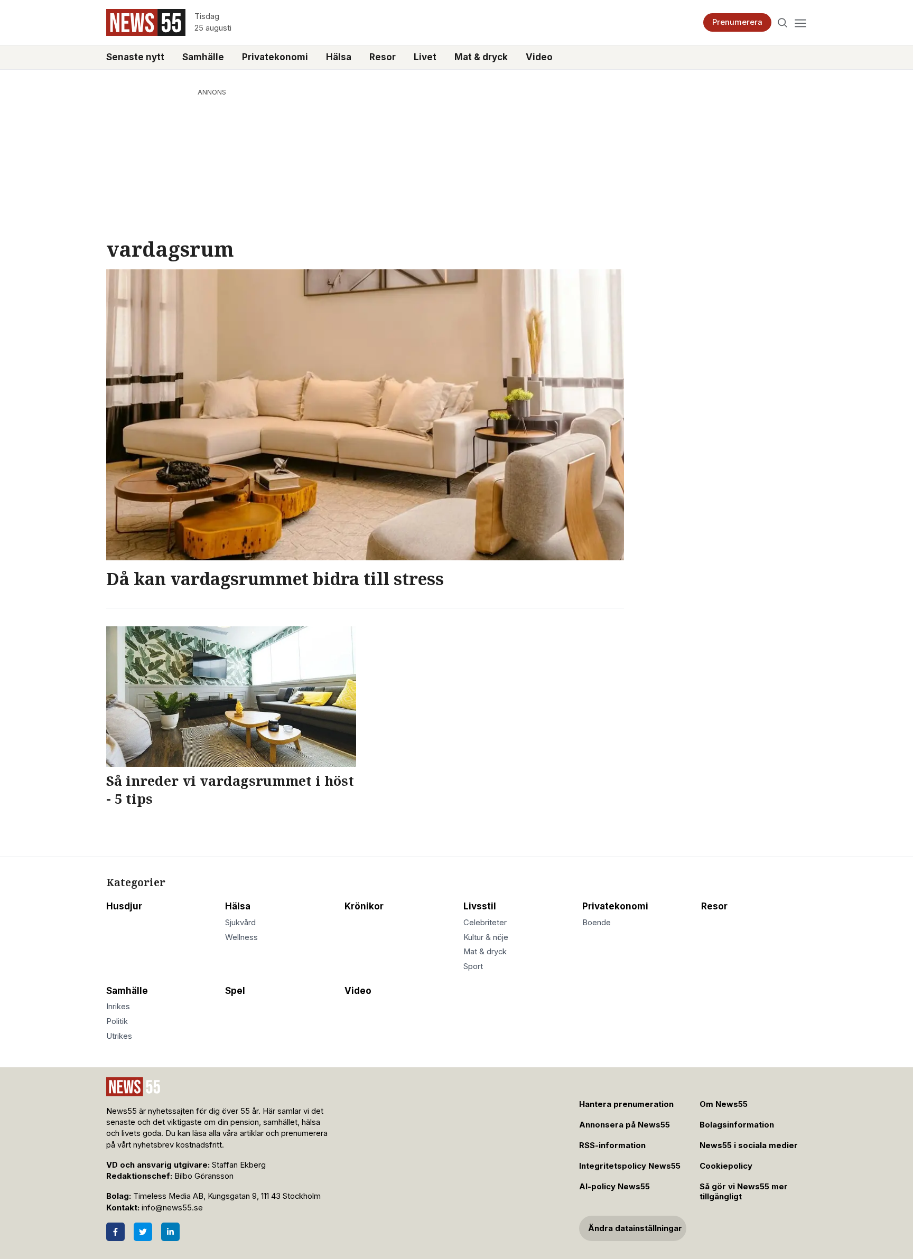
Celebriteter (485, 922)
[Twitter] (143, 1232)
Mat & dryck (481, 57)
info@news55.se (172, 1208)
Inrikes (118, 1006)
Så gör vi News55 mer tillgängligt (744, 1191)
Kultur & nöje (485, 937)
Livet (425, 57)
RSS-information (612, 1145)
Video (539, 57)
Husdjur (124, 906)
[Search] (782, 22)
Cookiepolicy (726, 1166)
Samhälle (203, 57)
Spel (235, 990)
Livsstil (479, 906)
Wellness (241, 937)
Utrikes (119, 1036)
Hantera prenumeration (626, 1104)
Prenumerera (737, 22)
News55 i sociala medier (749, 1145)
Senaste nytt (135, 57)
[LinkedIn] (170, 1232)
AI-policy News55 (614, 1186)
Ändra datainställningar (635, 1228)
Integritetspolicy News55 (630, 1166)
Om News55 (724, 1104)
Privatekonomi (275, 57)
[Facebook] (115, 1232)
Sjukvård (240, 922)
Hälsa (338, 57)
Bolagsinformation (737, 1125)
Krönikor (364, 906)
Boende (596, 922)
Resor (382, 57)
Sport (473, 966)
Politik (117, 1021)
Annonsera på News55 (624, 1125)
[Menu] (800, 22)
